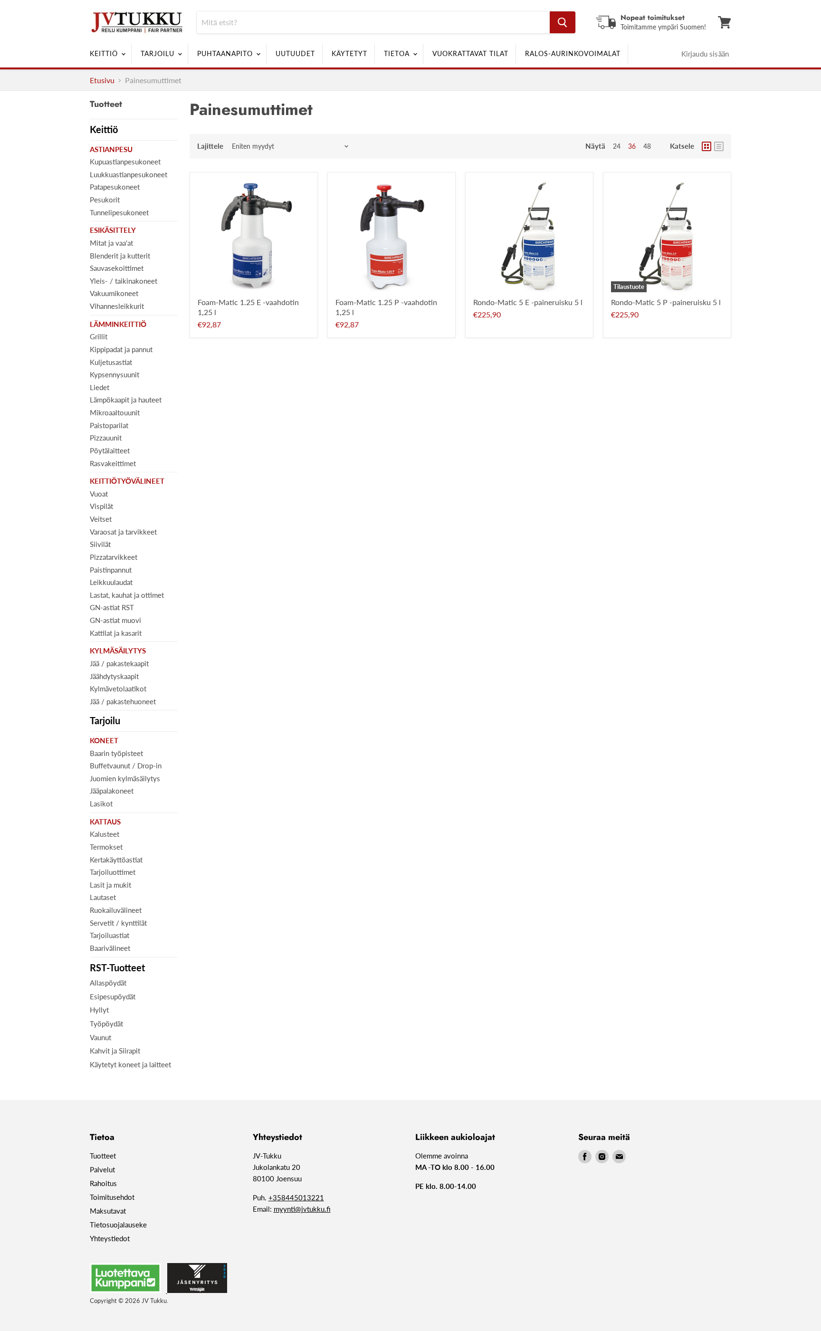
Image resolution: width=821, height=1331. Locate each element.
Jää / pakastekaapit (119, 663)
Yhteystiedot (110, 1238)
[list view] (719, 146)
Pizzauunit (106, 437)
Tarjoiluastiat (109, 935)
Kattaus (105, 821)
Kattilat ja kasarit (116, 633)
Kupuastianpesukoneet (125, 161)
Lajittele (210, 146)
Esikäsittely (113, 230)
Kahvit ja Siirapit (115, 1050)
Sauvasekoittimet (116, 268)
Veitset (101, 519)
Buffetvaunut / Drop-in (126, 765)
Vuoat (99, 493)
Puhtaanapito (226, 53)
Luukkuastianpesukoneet (128, 174)
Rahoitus (103, 1183)
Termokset (106, 847)
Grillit (98, 336)
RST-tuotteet (117, 967)
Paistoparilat (109, 425)
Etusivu (102, 80)
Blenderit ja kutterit (120, 255)
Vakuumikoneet (114, 293)
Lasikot (101, 803)
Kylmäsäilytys (118, 650)
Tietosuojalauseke (118, 1224)
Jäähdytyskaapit (114, 676)
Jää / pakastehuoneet (123, 701)
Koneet (104, 740)
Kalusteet (104, 834)
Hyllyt (99, 1009)
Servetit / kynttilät (118, 923)
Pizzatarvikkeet (113, 557)
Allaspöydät (108, 982)
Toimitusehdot (112, 1197)
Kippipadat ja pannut (121, 349)
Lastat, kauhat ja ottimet (127, 595)
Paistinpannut (111, 569)
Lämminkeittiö (118, 324)
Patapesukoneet (115, 186)
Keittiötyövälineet (127, 481)
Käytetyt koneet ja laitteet (130, 1064)
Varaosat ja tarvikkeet (123, 531)
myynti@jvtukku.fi (302, 1209)
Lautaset (103, 897)
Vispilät (101, 506)
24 (617, 146)
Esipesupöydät (112, 996)
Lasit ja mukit (110, 885)
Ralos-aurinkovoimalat (573, 53)
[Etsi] (562, 22)
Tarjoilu (159, 53)
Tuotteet (103, 1155)
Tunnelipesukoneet (119, 212)
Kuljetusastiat (111, 362)
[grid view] (706, 146)
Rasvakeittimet (113, 463)
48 (647, 146)
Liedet (99, 387)
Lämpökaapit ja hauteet (126, 399)
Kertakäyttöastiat (116, 859)
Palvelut (102, 1169)
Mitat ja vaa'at (111, 243)
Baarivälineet (110, 948)
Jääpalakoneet (112, 790)
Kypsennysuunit (114, 374)
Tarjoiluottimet (112, 872)
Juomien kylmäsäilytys (125, 778)
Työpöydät (106, 1023)
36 (632, 146)
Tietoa (398, 53)
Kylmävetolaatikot (118, 688)
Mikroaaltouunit (115, 412)
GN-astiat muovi (115, 620)
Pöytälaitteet (110, 450)
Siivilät (100, 544)
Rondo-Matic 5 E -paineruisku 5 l (527, 301)
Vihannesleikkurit (117, 306)
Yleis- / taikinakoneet (123, 281)
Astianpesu (111, 149)
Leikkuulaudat (111, 582)
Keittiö (105, 53)
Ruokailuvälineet (116, 910)
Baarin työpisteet (116, 753)
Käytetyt (349, 53)
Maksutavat (108, 1211)
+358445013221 (296, 1197)
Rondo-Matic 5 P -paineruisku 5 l (666, 301)
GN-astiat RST (112, 607)
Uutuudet (295, 53)
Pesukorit (105, 199)
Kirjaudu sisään (705, 53)
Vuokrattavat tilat (470, 53)
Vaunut (100, 1037)
